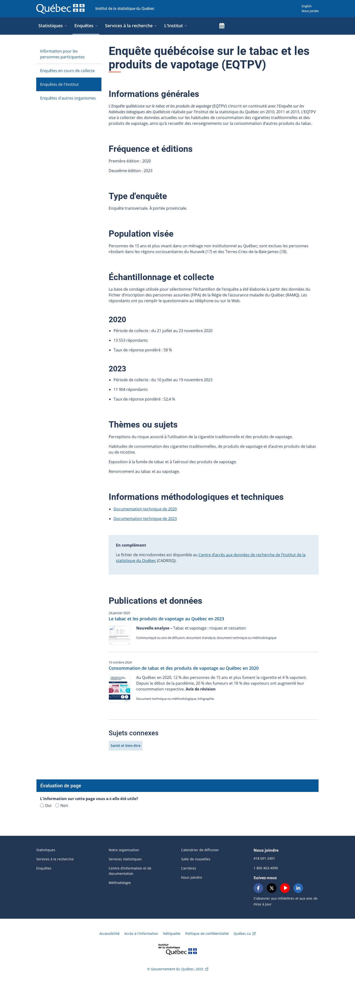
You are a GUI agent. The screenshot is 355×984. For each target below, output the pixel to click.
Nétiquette (171, 933)
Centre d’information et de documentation (130, 871)
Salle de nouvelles (195, 859)
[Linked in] (298, 888)
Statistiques (45, 850)
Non (64, 805)
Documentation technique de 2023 (145, 518)
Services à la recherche (55, 859)
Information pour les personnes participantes (62, 54)
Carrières (188, 868)
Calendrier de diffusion (200, 850)
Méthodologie (120, 882)
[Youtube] (285, 888)
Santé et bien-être (126, 745)
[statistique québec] (177, 949)
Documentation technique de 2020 (145, 509)
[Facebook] (258, 888)
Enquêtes (43, 868)
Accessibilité (109, 933)
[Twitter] (272, 888)
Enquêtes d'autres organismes (68, 98)
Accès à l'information (141, 933)
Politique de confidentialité (207, 933)
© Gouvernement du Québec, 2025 (175, 969)
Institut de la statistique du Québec (124, 8)
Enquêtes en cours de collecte (67, 70)
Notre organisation (124, 850)
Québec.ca (242, 933)
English (307, 6)
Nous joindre (310, 11)
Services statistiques (125, 859)
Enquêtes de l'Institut (59, 84)
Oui (48, 805)
